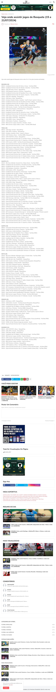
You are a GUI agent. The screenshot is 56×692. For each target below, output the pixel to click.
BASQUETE (11, 14)
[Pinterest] (24, 379)
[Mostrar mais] (30, 379)
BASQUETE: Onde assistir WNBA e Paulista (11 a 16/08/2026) (46, 397)
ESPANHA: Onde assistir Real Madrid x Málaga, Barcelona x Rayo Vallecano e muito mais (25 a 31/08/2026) (32, 656)
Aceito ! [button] (6, 688)
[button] (2, 2)
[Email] (27, 379)
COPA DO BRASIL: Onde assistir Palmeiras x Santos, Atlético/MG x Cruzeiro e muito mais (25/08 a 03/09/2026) (30, 649)
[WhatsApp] (21, 379)
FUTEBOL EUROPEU (28, 627)
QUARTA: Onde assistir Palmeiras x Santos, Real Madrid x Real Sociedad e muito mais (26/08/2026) (30, 642)
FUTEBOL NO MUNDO (28, 635)
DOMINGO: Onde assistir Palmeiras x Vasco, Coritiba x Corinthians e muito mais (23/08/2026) (30, 559)
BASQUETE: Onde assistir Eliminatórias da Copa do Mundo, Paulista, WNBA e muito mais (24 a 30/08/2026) (9, 398)
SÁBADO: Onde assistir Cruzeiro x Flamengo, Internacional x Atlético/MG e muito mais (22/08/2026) (30, 666)
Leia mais (10, 684)
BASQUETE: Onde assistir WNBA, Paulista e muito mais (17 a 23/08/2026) (28, 398)
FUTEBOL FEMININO (28, 629)
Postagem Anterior (6, 420)
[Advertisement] (28, 362)
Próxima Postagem (49, 420)
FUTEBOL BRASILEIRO (28, 624)
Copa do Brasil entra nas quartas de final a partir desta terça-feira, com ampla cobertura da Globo (25, 496)
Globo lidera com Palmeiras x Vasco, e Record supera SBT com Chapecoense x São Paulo (23, 499)
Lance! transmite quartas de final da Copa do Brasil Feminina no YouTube (19, 500)
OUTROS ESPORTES (15, 375)
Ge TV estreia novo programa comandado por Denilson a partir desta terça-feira (21, 497)
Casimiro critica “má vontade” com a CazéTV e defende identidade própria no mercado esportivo (24, 495)
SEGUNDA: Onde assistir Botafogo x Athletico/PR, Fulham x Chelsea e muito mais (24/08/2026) (30, 532)
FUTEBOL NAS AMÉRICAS (28, 632)
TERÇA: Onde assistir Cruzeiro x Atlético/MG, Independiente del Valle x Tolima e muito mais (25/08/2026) (31, 525)
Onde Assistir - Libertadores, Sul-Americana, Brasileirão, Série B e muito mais (32, 689)
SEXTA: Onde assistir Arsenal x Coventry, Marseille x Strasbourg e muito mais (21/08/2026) (29, 572)
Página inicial (4, 14)
